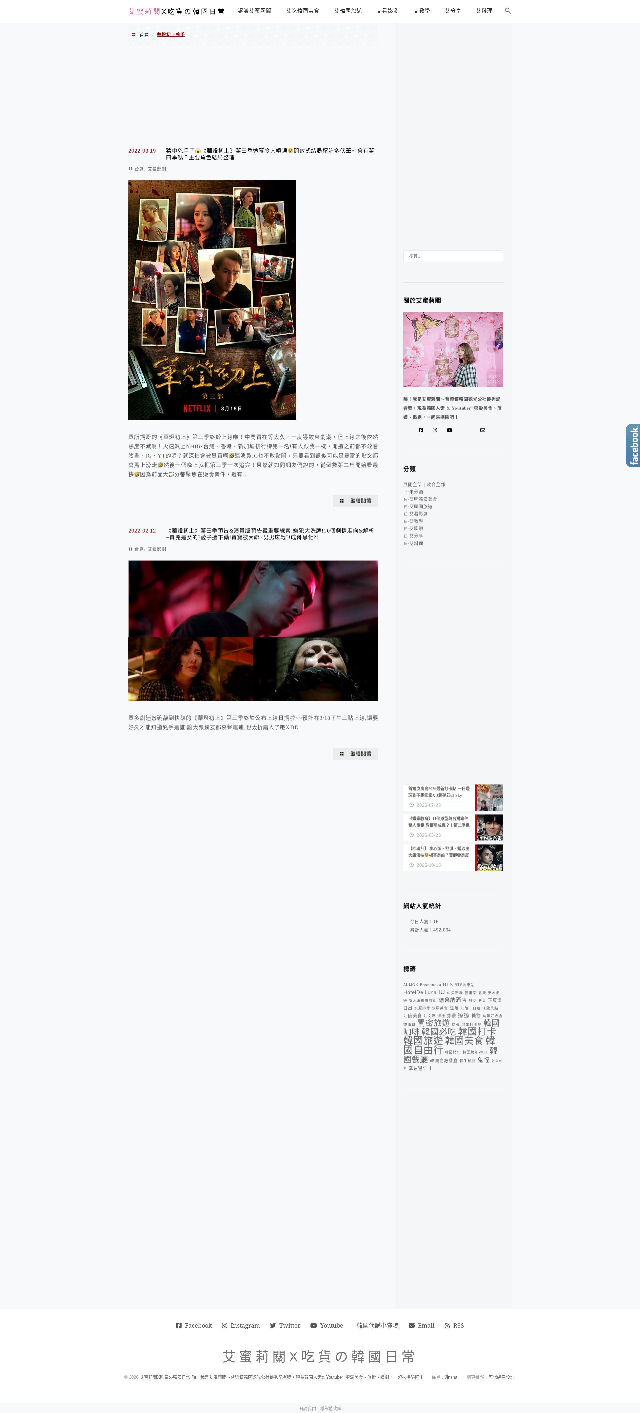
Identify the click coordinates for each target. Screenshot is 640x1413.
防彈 (456, 1024)
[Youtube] (450, 430)
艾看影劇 (157, 168)
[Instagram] (436, 430)
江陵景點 (490, 1008)
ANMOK (410, 985)
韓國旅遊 (423, 1040)
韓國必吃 (439, 1031)
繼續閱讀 (361, 501)
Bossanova (430, 985)
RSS (458, 1325)
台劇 (139, 168)
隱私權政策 (330, 1408)
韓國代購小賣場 (378, 1325)
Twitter (289, 1325)
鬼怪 (483, 1060)
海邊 (441, 1016)
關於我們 (307, 1408)
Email (426, 1325)
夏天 (482, 993)
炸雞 (451, 1015)
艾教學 (416, 521)
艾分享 (416, 535)
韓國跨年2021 (475, 1052)
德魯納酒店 (453, 1000)
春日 (482, 1000)
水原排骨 (422, 1008)
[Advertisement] (253, 96)
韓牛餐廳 (468, 1061)
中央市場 (455, 993)
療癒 (464, 1015)
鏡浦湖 (409, 1024)
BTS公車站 (465, 985)
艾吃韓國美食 (423, 499)
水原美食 (440, 1008)
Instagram (245, 1325)
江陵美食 (412, 1015)
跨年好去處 (493, 1016)
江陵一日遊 (471, 1008)
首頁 (144, 34)
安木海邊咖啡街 (423, 1000)
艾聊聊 (416, 528)
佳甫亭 (471, 993)
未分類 (416, 491)
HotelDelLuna (420, 992)
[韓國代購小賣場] (463, 430)
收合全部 (436, 484)
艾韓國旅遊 (421, 506)
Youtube (331, 1325)
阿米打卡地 (472, 1024)
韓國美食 (464, 1041)
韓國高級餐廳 (444, 1060)
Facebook (198, 1325)
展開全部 (412, 484)
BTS (448, 984)
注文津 (430, 1016)
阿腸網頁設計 (501, 1377)
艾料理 (416, 543)
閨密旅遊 (433, 1022)
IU (441, 991)
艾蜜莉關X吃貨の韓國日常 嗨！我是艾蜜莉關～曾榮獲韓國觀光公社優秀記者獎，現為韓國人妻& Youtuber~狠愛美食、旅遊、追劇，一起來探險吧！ (282, 1377)
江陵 (454, 1008)
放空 (473, 1000)
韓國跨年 (453, 1052)
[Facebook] (422, 430)
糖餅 (476, 1015)
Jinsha (451, 1377)
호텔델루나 (420, 1068)
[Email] (484, 430)
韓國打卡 (477, 1031)
